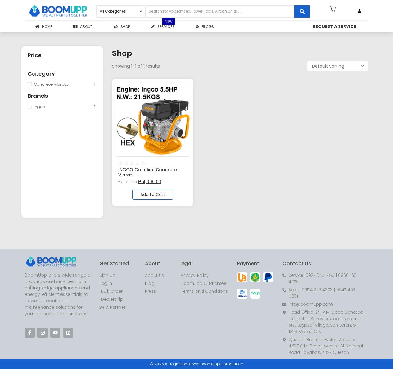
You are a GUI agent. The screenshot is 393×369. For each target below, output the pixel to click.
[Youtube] (55, 333)
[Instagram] (42, 333)
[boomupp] (58, 11)
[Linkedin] (68, 333)
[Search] (302, 11)
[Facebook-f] (30, 333)
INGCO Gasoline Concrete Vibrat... (147, 172)
